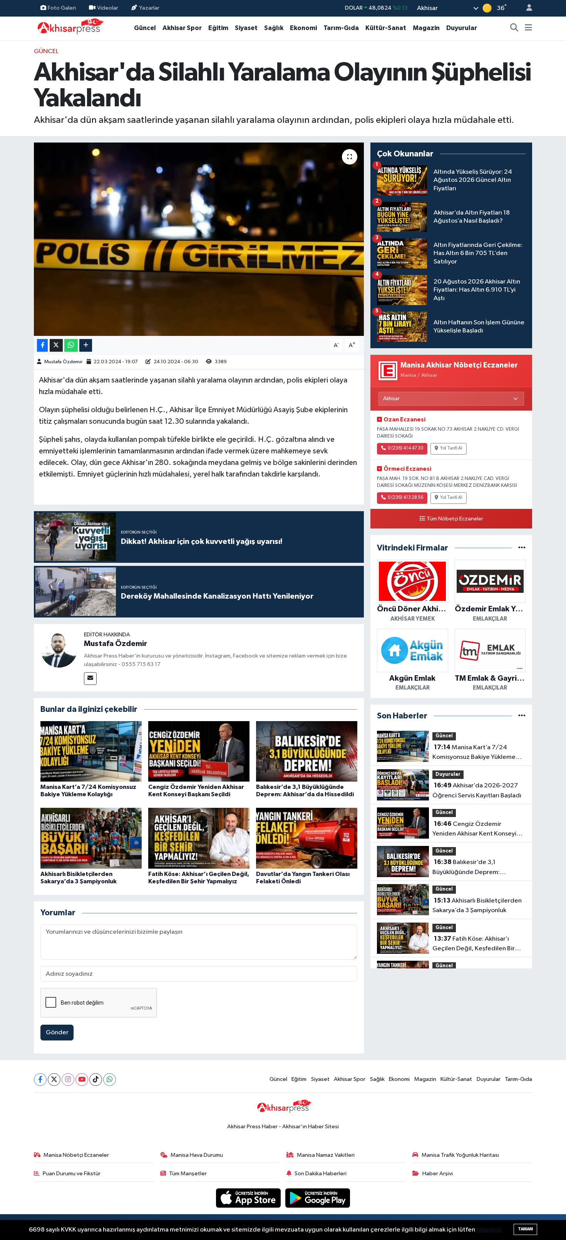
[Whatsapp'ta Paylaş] (71, 345)
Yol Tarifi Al (451, 448)
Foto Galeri (62, 8)
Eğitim (218, 28)
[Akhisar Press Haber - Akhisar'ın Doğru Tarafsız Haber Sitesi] (69, 28)
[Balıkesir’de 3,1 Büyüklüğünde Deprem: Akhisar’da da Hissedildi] (306, 751)
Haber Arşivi (437, 1173)
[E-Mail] (90, 678)
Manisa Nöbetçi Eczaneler (76, 1155)
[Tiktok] (95, 1079)
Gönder (57, 1032)
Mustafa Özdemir (63, 361)
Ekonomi (303, 28)
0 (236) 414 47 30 (405, 448)
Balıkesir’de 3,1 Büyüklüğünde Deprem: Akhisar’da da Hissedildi (466, 868)
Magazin (426, 28)
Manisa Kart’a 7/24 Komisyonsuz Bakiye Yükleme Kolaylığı (474, 753)
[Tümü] (522, 548)
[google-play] (318, 1198)
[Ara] (514, 28)
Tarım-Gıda (341, 28)
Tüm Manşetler (188, 1173)
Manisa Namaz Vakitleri (326, 1155)
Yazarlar (149, 8)
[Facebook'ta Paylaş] (42, 345)
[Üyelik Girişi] (526, 8)
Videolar (107, 8)
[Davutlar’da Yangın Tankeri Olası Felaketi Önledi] (306, 838)
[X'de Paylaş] (56, 345)
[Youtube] (81, 1079)
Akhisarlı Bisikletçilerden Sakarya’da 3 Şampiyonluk (477, 905)
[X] (54, 1079)
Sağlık (273, 28)
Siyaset (246, 28)
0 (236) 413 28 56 (405, 497)
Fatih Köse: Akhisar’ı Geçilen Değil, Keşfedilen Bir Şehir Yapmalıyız (473, 944)
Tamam (525, 1229)
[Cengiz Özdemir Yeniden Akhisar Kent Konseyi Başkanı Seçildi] (199, 751)
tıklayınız (489, 1230)
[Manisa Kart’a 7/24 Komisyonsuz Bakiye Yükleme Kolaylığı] (91, 751)
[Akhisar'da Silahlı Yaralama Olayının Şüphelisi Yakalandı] (199, 239)
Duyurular (461, 28)
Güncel (145, 28)
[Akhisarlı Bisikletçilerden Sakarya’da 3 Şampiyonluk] (91, 838)
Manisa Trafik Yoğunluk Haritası (460, 1155)
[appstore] (249, 1198)
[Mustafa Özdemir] (58, 649)
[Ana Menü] (528, 28)
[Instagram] (68, 1079)
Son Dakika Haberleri (321, 1173)
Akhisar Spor (182, 28)
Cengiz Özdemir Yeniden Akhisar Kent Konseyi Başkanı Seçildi (474, 830)
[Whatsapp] (109, 1079)
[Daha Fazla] (85, 345)
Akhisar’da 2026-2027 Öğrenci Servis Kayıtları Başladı (476, 790)
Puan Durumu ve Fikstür (71, 1173)
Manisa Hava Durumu (197, 1155)
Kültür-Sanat (385, 28)
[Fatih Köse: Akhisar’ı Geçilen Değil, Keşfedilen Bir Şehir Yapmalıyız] (199, 838)
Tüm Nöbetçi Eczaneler (455, 519)
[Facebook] (40, 1079)
